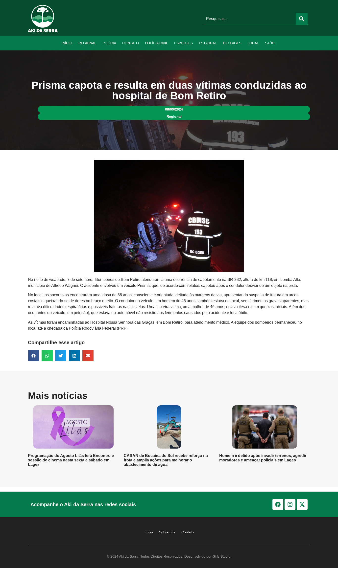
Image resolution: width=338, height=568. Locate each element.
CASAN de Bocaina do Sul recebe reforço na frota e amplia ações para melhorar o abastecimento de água (166, 460)
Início (67, 43)
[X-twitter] (302, 504)
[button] (33, 355)
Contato (130, 43)
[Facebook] (277, 504)
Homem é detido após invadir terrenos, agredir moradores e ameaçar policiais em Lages (262, 458)
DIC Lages (232, 43)
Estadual (208, 43)
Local (253, 43)
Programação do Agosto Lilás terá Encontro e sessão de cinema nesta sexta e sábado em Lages (71, 460)
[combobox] (249, 19)
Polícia (109, 43)
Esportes (183, 43)
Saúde (271, 43)
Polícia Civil (156, 43)
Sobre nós (167, 532)
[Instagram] (290, 504)
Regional (87, 43)
